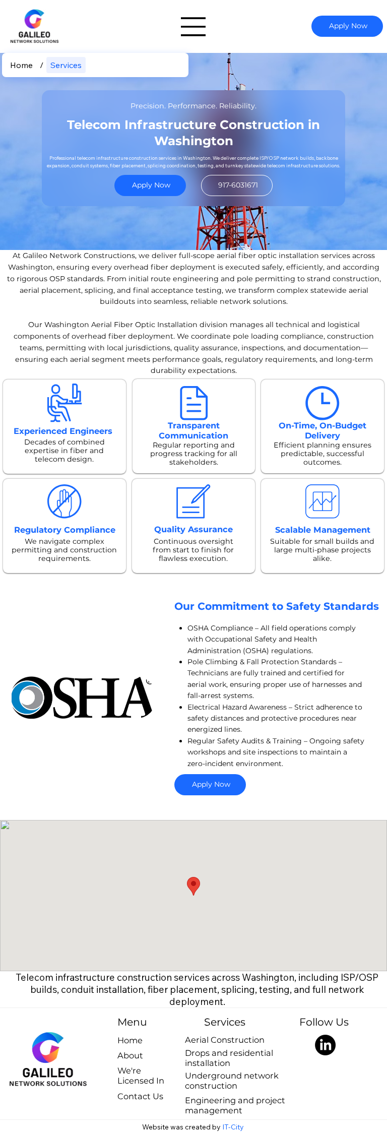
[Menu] (193, 26)
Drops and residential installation (229, 1058)
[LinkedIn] (325, 1045)
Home (130, 1040)
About (130, 1055)
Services (224, 1022)
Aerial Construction (225, 1040)
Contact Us (140, 1096)
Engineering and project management (235, 1105)
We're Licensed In (140, 1075)
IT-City (233, 1126)
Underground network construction (232, 1080)
